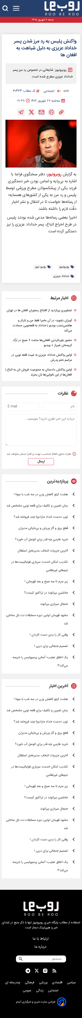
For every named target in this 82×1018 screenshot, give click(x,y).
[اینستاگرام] (45, 971)
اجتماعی (53, 990)
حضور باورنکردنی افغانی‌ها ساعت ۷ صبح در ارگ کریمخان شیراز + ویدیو (42, 343)
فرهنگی (30, 982)
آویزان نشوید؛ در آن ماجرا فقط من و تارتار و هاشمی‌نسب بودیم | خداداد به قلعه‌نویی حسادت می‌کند (42, 325)
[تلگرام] (21, 112)
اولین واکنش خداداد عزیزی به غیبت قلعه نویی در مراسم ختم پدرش (41, 358)
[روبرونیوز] (62, 8)
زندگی (40, 990)
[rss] (54, 971)
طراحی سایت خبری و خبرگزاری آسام (35, 1002)
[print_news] (51, 112)
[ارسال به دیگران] (41, 112)
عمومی (27, 990)
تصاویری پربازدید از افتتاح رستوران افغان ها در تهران (39, 310)
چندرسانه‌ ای (13, 982)
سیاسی (72, 982)
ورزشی (43, 982)
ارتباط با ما (41, 939)
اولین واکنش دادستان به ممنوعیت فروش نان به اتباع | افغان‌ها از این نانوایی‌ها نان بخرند (38, 372)
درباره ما (41, 947)
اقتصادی (57, 982)
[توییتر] (31, 112)
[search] (5, 8)
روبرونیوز (54, 174)
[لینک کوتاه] (61, 112)
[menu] (16, 8)
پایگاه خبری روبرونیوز (45, 922)
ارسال (41, 461)
